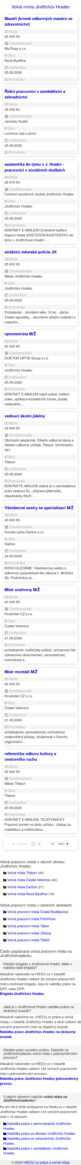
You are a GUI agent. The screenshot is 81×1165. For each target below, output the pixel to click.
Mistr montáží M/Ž (21, 672)
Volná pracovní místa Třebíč (28, 939)
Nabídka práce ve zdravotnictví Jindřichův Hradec (37, 1141)
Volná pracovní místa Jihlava (29, 933)
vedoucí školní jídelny (25, 416)
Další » (62, 843)
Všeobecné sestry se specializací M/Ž (39, 508)
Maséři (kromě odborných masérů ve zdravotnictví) (38, 21)
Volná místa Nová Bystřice (27, 893)
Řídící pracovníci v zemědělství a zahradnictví (35, 94)
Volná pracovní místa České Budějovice (37, 911)
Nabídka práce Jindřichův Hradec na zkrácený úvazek (38, 1034)
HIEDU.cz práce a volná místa (47, 1162)
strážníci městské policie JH (30, 252)
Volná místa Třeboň (22, 872)
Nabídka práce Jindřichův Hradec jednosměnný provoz (39, 1081)
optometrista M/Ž (20, 334)
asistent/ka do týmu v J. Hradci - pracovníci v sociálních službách (35, 167)
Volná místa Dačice (22, 886)
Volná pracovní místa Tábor (28, 925)
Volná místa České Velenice (28, 879)
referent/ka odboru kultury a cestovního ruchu (30, 756)
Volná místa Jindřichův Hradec (40, 6)
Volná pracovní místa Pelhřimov (31, 918)
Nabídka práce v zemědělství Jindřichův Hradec (35, 1151)
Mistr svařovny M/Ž (22, 589)
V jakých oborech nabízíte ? (35, 1098)
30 (52, 843)
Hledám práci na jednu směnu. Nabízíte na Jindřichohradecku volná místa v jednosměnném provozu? (40, 1053)
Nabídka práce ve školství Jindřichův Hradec (40, 1133)
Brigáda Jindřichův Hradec (22, 993)
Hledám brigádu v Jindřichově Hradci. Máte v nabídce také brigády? (37, 965)
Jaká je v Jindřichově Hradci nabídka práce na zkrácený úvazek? (38, 1008)
